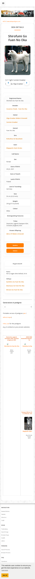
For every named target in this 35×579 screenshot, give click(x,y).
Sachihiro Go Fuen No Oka (15, 282)
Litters (3, 541)
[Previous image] (8, 83)
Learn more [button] (5, 570)
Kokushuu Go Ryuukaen (14, 139)
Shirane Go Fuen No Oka (14, 290)
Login (2, 520)
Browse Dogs (5, 535)
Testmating (4, 529)
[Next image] (26, 83)
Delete (15, 251)
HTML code (6, 324)
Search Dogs (4, 532)
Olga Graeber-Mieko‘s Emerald (16, 118)
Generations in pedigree (12, 303)
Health (3, 538)
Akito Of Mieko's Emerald (15, 234)
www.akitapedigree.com (13, 21)
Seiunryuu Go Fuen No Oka (15, 286)
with (24, 313)
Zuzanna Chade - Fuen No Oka (16, 109)
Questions (4, 561)
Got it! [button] (5, 575)
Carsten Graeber (12, 122)
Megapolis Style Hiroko (14, 148)
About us (3, 517)
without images (7, 317)
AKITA (4, 21)
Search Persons (5, 549)
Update (15, 245)
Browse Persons (5, 553)
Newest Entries (5, 511)
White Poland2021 (12, 351)
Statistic (3, 514)
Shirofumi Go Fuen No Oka (11, 346)
